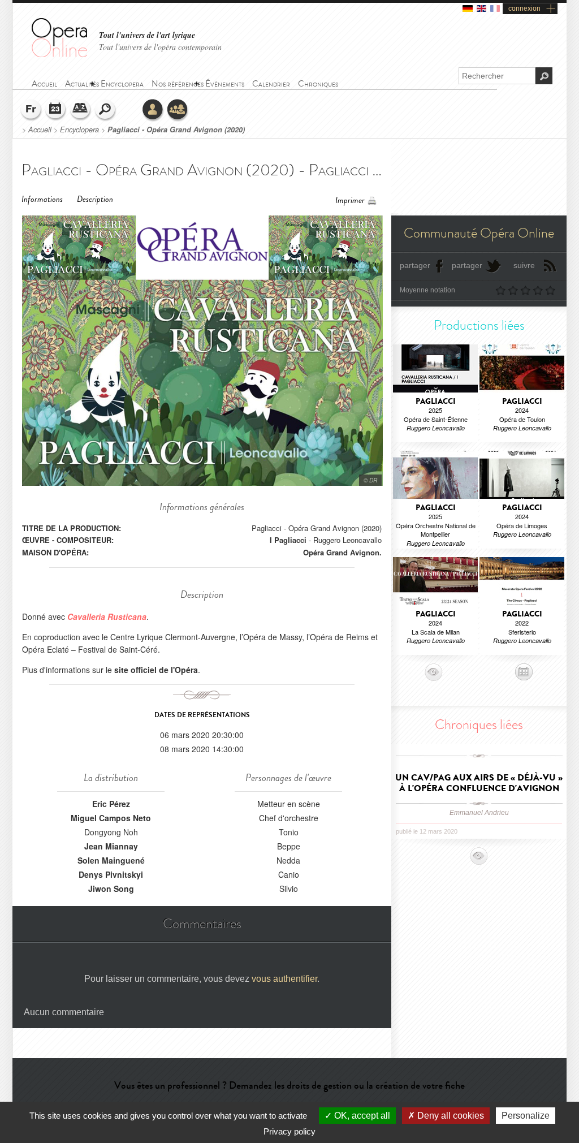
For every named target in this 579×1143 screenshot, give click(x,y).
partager (415, 265)
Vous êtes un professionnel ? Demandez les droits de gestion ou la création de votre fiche (289, 1085)
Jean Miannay (111, 846)
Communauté (178, 110)
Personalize (526, 1115)
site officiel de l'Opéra (156, 669)
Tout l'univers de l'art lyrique (147, 35)
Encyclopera (79, 129)
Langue (31, 110)
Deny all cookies (449, 1115)
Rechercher (105, 110)
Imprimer (350, 200)
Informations (42, 199)
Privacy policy (289, 1131)
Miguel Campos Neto (111, 817)
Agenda (56, 110)
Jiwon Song (111, 888)
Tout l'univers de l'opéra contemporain (160, 46)
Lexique (81, 110)
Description (95, 199)
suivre (524, 265)
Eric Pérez (111, 803)
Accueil (39, 129)
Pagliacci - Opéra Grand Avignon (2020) (176, 129)
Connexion (153, 110)
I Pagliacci (288, 539)
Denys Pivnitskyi (111, 874)
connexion (524, 8)
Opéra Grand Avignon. (342, 552)
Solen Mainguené (111, 860)
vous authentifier (284, 979)
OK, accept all (361, 1115)
